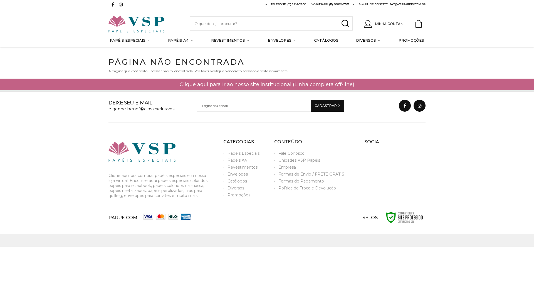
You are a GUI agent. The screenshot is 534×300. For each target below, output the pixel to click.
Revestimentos (243, 167)
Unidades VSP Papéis (299, 160)
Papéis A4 (237, 160)
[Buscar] (345, 23)
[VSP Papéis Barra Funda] (143, 23)
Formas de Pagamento (301, 181)
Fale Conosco (291, 153)
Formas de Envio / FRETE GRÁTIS (311, 174)
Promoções (239, 195)
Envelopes (238, 174)
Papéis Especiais (243, 153)
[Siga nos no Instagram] (121, 5)
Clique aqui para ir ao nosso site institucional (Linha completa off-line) (267, 84)
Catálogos (237, 181)
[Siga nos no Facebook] (112, 5)
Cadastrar (326, 106)
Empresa (287, 167)
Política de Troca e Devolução (307, 188)
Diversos (236, 188)
